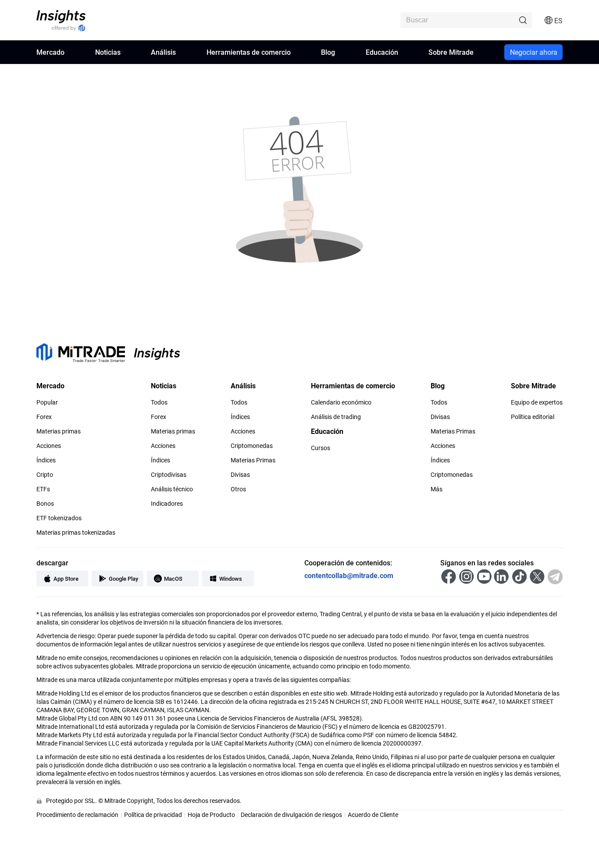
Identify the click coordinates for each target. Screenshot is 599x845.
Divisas (240, 475)
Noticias (108, 52)
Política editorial (532, 417)
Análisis (163, 52)
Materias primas (58, 431)
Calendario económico (341, 402)
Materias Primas (253, 460)
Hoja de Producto (211, 814)
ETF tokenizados (59, 518)
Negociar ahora (533, 52)
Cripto (44, 475)
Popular (47, 402)
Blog (328, 52)
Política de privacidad (153, 814)
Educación (382, 52)
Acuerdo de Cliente (373, 814)
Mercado (50, 52)
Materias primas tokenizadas (75, 532)
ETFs (43, 489)
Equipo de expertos (537, 402)
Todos (159, 402)
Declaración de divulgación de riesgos (291, 814)
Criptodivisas (168, 475)
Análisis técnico (172, 489)
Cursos (320, 448)
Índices (46, 460)
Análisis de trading (336, 417)
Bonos (45, 504)
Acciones (48, 446)
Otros (238, 489)
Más (436, 489)
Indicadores (167, 504)
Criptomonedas (252, 446)
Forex (44, 417)
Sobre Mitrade (451, 52)
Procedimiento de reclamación (77, 814)
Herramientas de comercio (249, 52)
